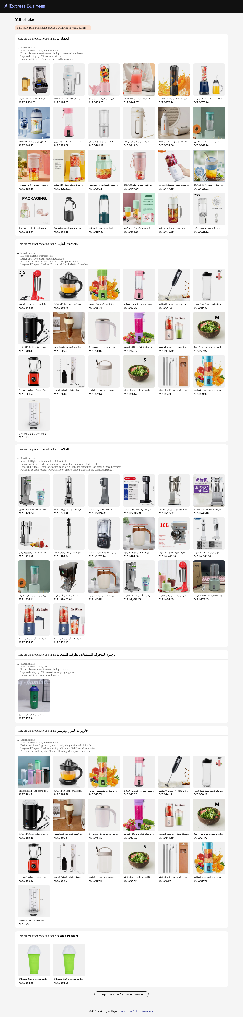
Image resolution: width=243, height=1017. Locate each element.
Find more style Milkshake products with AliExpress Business (51, 27)
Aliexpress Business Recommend (137, 1011)
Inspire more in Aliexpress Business (121, 994)
